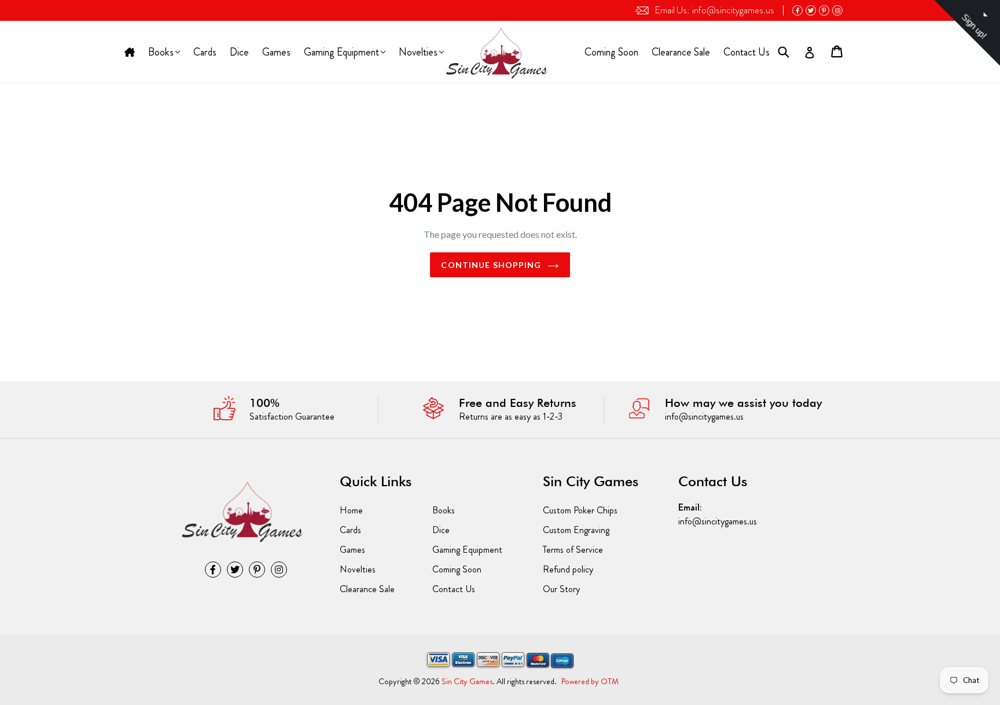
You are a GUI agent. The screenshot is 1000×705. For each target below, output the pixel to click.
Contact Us (746, 52)
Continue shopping (491, 265)
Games (276, 52)
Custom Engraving (576, 530)
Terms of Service (573, 549)
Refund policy (568, 569)
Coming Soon (611, 52)
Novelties (418, 53)
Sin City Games (467, 681)
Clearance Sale (681, 52)
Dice (239, 52)
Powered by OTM (590, 681)
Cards (204, 52)
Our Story (561, 589)
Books (161, 53)
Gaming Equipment (341, 53)
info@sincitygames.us (714, 10)
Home (130, 53)
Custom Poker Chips (580, 510)
